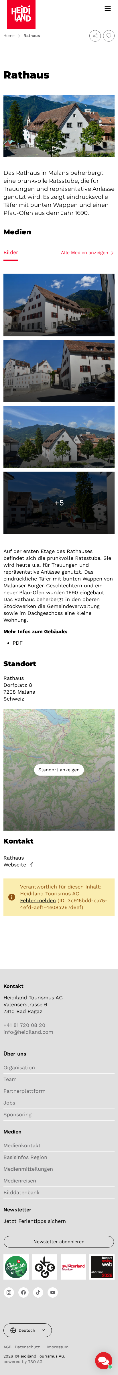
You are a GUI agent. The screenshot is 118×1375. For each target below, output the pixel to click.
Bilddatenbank (21, 1192)
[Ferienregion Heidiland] (21, 8)
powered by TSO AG (22, 1361)
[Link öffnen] (9, 1292)
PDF (18, 643)
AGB (7, 1347)
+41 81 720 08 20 (24, 1025)
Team (10, 1079)
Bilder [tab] (10, 252)
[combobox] (27, 1330)
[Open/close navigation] (107, 8)
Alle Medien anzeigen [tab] (84, 252)
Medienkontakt (22, 1145)
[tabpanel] (59, 404)
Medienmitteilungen (28, 1169)
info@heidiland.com (28, 1032)
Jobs (9, 1103)
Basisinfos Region (25, 1157)
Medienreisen (19, 1181)
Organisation (19, 1067)
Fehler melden (38, 900)
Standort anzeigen (59, 769)
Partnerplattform (24, 1091)
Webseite (14, 865)
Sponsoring (17, 1114)
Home (9, 35)
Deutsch (27, 1330)
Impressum (57, 1347)
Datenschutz (27, 1347)
